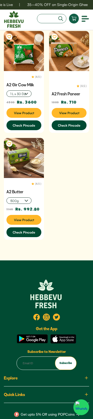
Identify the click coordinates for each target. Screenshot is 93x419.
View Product (24, 113)
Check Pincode (24, 125)
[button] (85, 18)
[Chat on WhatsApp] (81, 407)
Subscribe (65, 363)
